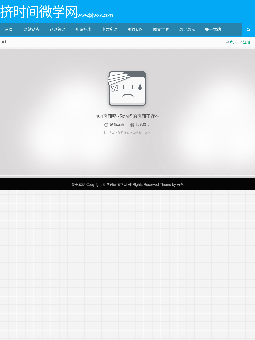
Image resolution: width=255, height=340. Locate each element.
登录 (233, 41)
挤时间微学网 (116, 184)
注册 (246, 41)
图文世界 (161, 29)
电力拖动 (109, 29)
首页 (9, 29)
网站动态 (32, 29)
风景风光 (187, 29)
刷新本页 (117, 124)
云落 (180, 184)
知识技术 (83, 29)
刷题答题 (57, 29)
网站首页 (143, 124)
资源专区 (135, 29)
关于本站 (213, 29)
